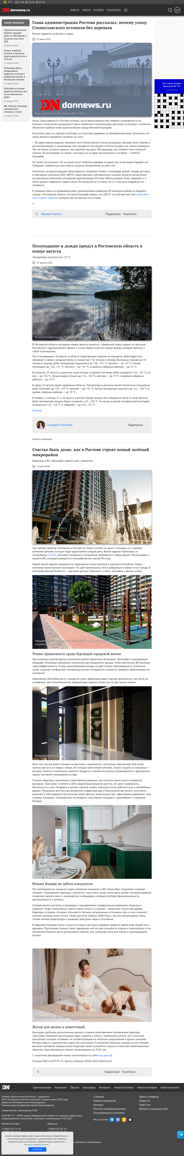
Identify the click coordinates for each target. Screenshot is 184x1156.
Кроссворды (89, 1087)
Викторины (105, 1087)
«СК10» (52, 555)
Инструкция (61, 1087)
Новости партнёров (147, 1087)
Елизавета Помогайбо (60, 425)
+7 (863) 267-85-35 (57, 1128)
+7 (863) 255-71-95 (11, 1128)
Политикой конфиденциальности (36, 1144)
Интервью (98, 10)
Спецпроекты (114, 10)
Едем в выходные (42, 1087)
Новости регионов (170, 1087)
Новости (74, 10)
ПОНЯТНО (37, 1149)
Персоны (74, 1087)
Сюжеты (86, 10)
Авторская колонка (124, 1087)
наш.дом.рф (105, 1055)
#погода (37, 410)
